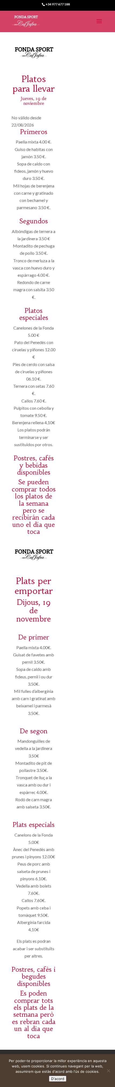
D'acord (57, 1079)
